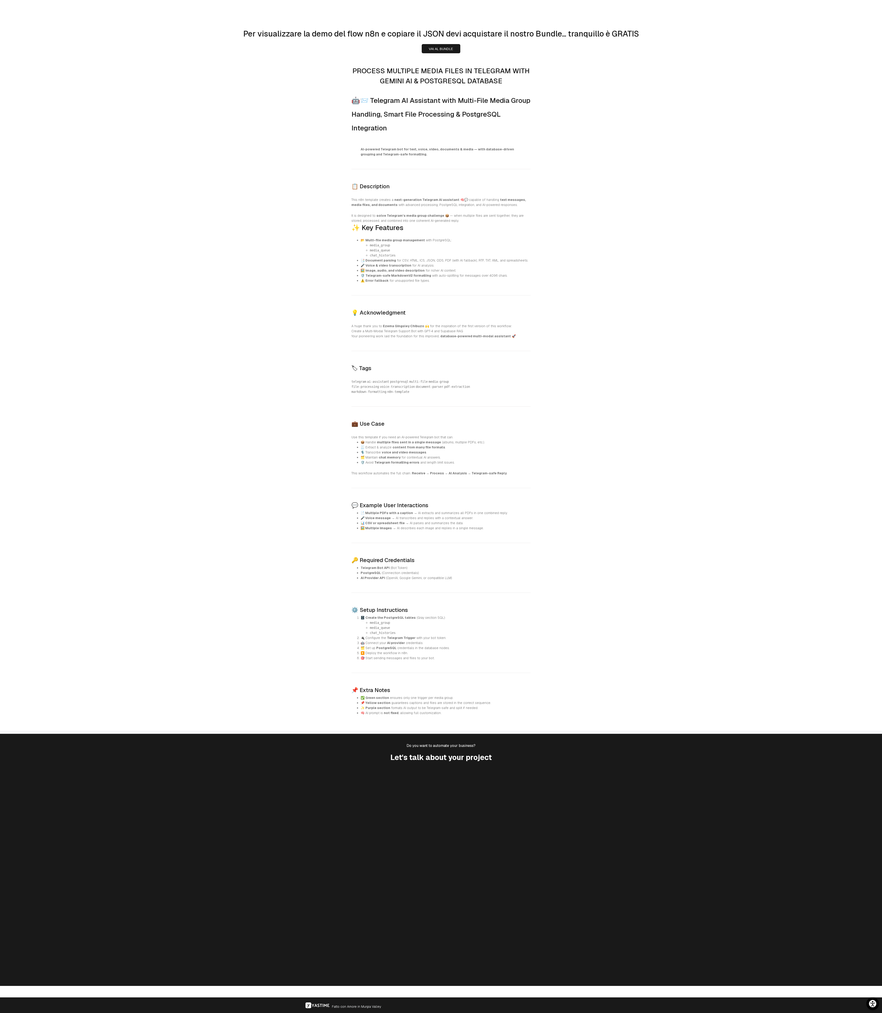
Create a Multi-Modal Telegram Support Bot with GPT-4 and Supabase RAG (407, 331)
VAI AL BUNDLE (441, 49)
